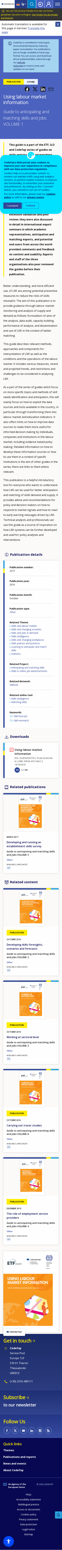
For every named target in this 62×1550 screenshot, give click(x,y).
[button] (27, 89)
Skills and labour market (24, 625)
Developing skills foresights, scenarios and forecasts (25, 946)
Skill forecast (20, 716)
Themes (8, 1450)
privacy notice (35, 197)
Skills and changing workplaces (27, 639)
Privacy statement (28, 1519)
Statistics (16, 653)
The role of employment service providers (27, 1216)
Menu (57, 4)
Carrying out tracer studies (24, 1125)
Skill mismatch (21, 720)
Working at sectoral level (23, 1037)
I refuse (30, 205)
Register (49, 4)
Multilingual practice (28, 1504)
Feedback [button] (58, 1515)
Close (57, 24)
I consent (12, 205)
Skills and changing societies (26, 629)
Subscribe (18, 65)
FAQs (28, 1494)
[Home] (8, 4)
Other (13, 612)
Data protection (28, 1524)
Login (40, 4)
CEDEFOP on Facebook (7, 1430)
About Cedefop (13, 1470)
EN (17, 769)
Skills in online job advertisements (29, 671)
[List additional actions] (24, 4)
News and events (14, 1463)
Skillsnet (14, 684)
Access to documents (28, 1509)
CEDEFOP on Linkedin (31, 1430)
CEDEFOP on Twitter (15, 1430)
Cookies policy (28, 1514)
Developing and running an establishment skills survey (24, 844)
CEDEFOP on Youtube (23, 1430)
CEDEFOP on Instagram (40, 1430)
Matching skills (19, 702)
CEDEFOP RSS (48, 1430)
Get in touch (17, 1340)
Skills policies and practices (25, 643)
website (21, 62)
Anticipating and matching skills (27, 667)
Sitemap (28, 1534)
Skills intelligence (20, 636)
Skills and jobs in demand (24, 632)
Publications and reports (19, 1457)
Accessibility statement (28, 1499)
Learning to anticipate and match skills (29, 648)
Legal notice (28, 1529)
